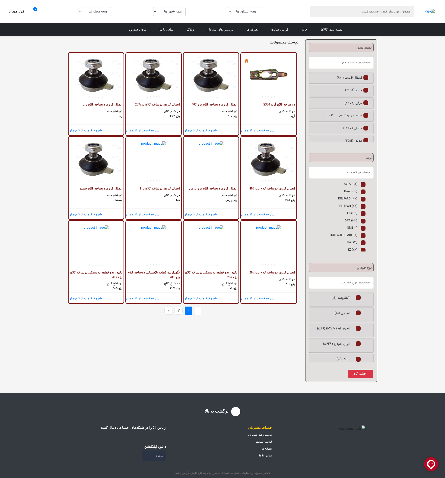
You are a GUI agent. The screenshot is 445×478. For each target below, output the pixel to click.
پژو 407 (232, 116)
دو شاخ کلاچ (287, 111)
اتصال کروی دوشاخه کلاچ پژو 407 (214, 104)
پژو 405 (290, 200)
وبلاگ (190, 29)
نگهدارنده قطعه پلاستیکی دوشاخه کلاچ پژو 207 (154, 275)
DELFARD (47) (347, 199)
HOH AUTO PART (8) (343, 235)
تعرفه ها (252, 29)
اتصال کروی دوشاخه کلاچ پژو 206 (272, 272)
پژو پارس (231, 200)
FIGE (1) (352, 213)
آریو (292, 116)
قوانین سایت (280, 29)
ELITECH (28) (348, 206)
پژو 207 (175, 116)
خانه (305, 29)
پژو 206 (290, 284)
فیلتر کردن (358, 373)
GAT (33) (351, 221)
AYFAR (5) (350, 184)
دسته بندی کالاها (332, 29)
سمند (118, 200)
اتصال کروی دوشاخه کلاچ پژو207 (157, 104)
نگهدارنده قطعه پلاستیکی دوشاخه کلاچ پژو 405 (96, 275)
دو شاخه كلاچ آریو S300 (279, 104)
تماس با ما (166, 29)
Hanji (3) (351, 242)
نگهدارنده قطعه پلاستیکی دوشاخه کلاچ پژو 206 (211, 275)
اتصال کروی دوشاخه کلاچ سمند (101, 188)
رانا (120, 116)
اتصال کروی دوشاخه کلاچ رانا (102, 104)
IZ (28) (352, 250)
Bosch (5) (350, 191)
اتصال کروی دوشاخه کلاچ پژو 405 (272, 188)
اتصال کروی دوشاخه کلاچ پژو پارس (213, 188)
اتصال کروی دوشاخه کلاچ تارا (160, 188)
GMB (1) (352, 228)
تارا (178, 200)
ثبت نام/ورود (137, 29)
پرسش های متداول (220, 29)
